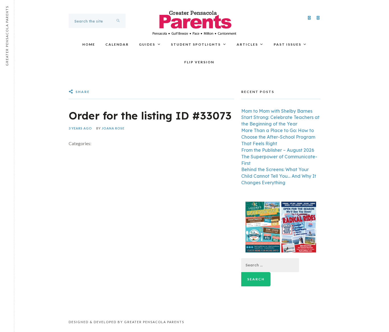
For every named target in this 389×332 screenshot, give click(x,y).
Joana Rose (113, 128)
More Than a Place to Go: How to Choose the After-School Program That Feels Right (278, 136)
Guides (147, 44)
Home (88, 44)
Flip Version (199, 62)
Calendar (117, 44)
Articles (247, 44)
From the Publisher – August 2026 (277, 150)
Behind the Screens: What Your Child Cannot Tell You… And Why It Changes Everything (278, 176)
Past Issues (287, 44)
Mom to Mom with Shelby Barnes (276, 111)
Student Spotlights (196, 44)
